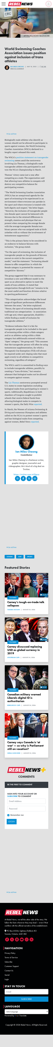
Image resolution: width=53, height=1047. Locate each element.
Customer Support (12, 966)
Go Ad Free (12, 134)
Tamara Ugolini (13, 610)
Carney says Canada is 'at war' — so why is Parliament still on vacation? (25, 746)
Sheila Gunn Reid (13, 753)
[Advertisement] (26, 105)
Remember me (17, 815)
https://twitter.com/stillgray (26, 474)
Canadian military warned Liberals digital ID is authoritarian (24, 698)
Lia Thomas (14, 382)
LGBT (19, 557)
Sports (29, 557)
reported (38, 404)
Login (7, 979)
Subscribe (8, 961)
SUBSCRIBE (12, 796)
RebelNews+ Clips (13, 705)
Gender (9, 557)
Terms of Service (11, 957)
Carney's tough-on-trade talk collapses (25, 603)
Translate (22, 1015)
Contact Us (9, 970)
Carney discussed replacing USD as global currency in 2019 (24, 650)
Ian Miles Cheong (17, 67)
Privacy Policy (10, 953)
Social (7, 975)
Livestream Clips (13, 657)
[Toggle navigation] (4, 4)
